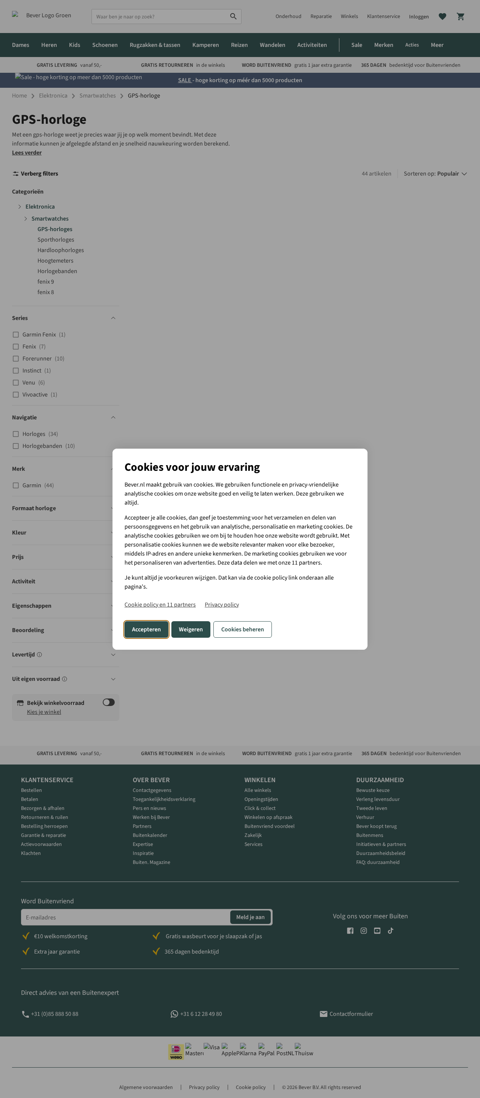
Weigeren (191, 629)
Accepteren (146, 629)
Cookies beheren (242, 629)
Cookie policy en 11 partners (160, 605)
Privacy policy (222, 605)
